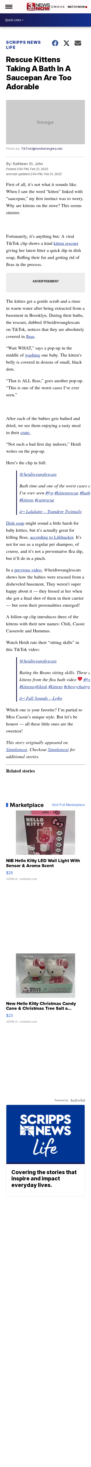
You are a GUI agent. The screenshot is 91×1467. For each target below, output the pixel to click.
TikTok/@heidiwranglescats (42, 148)
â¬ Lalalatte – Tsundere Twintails (50, 511)
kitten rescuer (66, 243)
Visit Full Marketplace (68, 805)
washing (32, 355)
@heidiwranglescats (38, 474)
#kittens (26, 500)
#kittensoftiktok (33, 686)
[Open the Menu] (8, 6)
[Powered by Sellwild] (77, 1100)
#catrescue (44, 500)
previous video (27, 570)
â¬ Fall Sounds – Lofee (40, 698)
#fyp (49, 493)
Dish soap (15, 523)
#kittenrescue (67, 493)
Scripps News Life (23, 45)
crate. (25, 432)
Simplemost (16, 749)
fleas (30, 336)
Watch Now (76, 6)
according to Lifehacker (51, 537)
